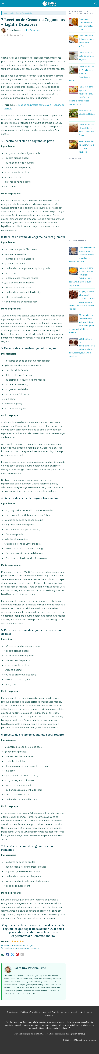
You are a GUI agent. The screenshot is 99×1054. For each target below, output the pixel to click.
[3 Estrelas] (18, 941)
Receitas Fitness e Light (24, 13)
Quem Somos (12, 1012)
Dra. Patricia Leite (32, 30)
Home (5, 13)
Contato (55, 1012)
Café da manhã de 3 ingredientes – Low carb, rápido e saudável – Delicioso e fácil (82, 254)
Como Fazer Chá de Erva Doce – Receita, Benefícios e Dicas (81, 73)
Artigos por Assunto (69, 1012)
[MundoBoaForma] (49, 3)
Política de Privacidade (30, 1012)
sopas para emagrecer (29, 948)
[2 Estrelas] (15, 941)
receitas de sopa (11, 948)
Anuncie (46, 1012)
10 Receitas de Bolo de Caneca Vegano (86, 56)
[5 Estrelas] (23, 941)
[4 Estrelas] (20, 941)
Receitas (11, 13)
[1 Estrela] (12, 941)
